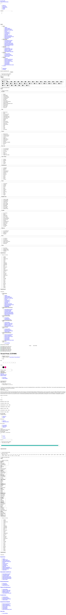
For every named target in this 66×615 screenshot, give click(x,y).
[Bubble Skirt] (3, 471)
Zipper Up (5, 153)
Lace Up (5, 150)
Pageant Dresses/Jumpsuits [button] (5, 601)
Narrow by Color (5, 254)
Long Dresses (6, 118)
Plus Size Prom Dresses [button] (4, 581)
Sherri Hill (6, 302)
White (5, 287)
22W (36, 83)
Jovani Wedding (7, 342)
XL (23, 85)
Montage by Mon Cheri (8, 324)
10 (29, 81)
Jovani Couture (7, 337)
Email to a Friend (3, 375)
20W (31, 83)
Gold (4, 282)
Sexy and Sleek (6, 122)
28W (51, 83)
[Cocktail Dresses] (4, 464)
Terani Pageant (7, 339)
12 (33, 81)
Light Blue (5, 263)
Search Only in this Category (6, 73)
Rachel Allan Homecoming (6, 577)
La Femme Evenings (8, 329)
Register (3, 8)
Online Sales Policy (3, 374)
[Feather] (2, 491)
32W (60, 83)
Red (4, 277)
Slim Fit (5, 233)
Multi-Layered (6, 139)
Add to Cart (2, 371)
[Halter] (3, 499)
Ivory (4, 280)
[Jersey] (2, 492)
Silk (4, 192)
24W (41, 83)
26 (62, 81)
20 (50, 81)
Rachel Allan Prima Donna (9, 313)
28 (3, 83)
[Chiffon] (2, 490)
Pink (4, 272)
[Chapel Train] (2, 495)
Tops (4, 127)
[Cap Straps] (3, 512)
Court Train (5, 202)
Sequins (5, 179)
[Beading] (2, 485)
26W (46, 83)
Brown (5, 283)
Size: (1, 360)
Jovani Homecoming (8, 310)
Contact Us (4, 416)
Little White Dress (6, 117)
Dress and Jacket (6, 114)
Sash (4, 178)
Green (5, 259)
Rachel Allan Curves (8, 319)
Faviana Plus (7, 317)
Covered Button (6, 148)
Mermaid (5, 232)
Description (4, 377)
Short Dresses (6, 124)
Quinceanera (6, 105)
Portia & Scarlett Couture (9, 336)
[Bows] (2, 486)
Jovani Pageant (7, 338)
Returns (3, 417)
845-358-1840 (2, 0)
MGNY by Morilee (8, 325)
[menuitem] (34, 5)
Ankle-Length (6, 199)
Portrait (5, 220)
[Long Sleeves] (3, 509)
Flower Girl (5, 100)
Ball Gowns (5, 112)
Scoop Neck (6, 222)
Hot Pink (5, 273)
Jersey (5, 186)
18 (46, 81)
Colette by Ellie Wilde (8, 297)
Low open (5, 151)
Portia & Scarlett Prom (8, 303)
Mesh (4, 188)
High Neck (5, 215)
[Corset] (3, 473)
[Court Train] (2, 496)
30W (56, 83)
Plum (4, 276)
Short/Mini (5, 205)
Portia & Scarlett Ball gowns (9, 304)
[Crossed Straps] (3, 476)
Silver (4, 286)
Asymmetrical (6, 200)
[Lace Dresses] (3, 469)
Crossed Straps (6, 149)
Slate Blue (5, 264)
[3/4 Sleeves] (3, 508)
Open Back (5, 140)
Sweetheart (5, 225)
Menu (1, 24)
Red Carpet (5, 106)
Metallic (5, 160)
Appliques (5, 167)
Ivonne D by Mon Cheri (8, 323)
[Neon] (1, 482)
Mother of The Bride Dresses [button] (5, 587)
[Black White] (3, 367)
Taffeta (5, 193)
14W (16, 83)
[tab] (34, 300)
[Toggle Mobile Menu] (0, 433)
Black (4, 284)
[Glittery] (1, 480)
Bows (4, 169)
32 (11, 83)
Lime (4, 260)
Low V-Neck (6, 217)
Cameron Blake (7, 322)
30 (7, 83)
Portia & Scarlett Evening (9, 330)
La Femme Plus (7, 318)
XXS (4, 85)
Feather (5, 185)
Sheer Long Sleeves (7, 241)
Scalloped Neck (6, 221)
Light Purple (6, 533)
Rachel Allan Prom (8, 305)
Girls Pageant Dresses (7, 101)
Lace (4, 187)
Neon (4, 161)
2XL (28, 85)
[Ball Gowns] (3, 466)
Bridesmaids (6, 95)
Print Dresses (6, 121)
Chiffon (5, 184)
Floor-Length (6, 203)
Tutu (4, 128)
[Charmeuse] (2, 489)
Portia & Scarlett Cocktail (6, 576)
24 (58, 81)
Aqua (4, 261)
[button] (3, 26)
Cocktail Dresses (6, 97)
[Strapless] (3, 514)
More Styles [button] (2, 611)
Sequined (5, 191)
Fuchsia (5, 274)
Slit (4, 144)
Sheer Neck (5, 223)
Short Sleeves (6, 242)
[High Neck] (3, 500)
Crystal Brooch (6, 170)
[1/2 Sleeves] (3, 507)
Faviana (3, 562)
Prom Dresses (6, 104)
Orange (5, 278)
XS (8, 85)
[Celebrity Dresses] (3, 472)
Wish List (4, 5)
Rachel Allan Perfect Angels (9, 340)
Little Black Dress (6, 116)
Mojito (5, 257)
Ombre (5, 162)
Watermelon (5, 275)
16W (21, 83)
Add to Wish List (3, 372)
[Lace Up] (3, 477)
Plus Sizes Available (7, 142)
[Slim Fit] (2, 505)
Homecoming (6, 102)
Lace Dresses (6, 115)
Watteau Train (6, 208)
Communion (6, 98)
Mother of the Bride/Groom (8, 103)
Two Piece (5, 129)
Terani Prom (7, 306)
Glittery (5, 159)
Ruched (5, 143)
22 (54, 81)
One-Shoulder (6, 219)
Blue (4, 265)
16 (42, 81)
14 (38, 81)
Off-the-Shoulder (6, 218)
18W (26, 83)
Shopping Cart (4, 7)
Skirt (4, 125)
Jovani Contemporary (8, 335)
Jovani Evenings (7, 328)
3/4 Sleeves (5, 239)
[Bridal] (4, 462)
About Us (4, 420)
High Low (5, 138)
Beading (5, 168)
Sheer (4, 152)
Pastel (4, 163)
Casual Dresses (6, 96)
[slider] (59, 445)
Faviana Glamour (5, 563)
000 (4, 81)
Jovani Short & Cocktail (8, 309)
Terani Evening (7, 331)
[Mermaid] (2, 504)
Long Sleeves (6, 240)
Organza (5, 189)
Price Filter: (4, 74)
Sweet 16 (5, 107)
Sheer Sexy (5, 123)
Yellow (5, 256)
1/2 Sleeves (5, 238)
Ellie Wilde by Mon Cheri (9, 298)
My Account (4, 6)
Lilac (4, 532)
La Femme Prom (7, 301)
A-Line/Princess (6, 230)
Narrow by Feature (5, 90)
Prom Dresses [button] (2, 556)
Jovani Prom (7, 300)
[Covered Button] (3, 475)
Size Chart (2, 373)
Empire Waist (6, 231)
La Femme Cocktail (8, 311)
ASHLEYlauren (7, 296)
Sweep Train (6, 206)
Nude (4, 281)
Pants (4, 120)
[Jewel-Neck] (3, 501)
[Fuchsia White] (5, 367)
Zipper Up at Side (6, 154)
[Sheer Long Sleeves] (3, 510)
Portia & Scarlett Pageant (9, 334)
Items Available (4, 378)
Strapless (5, 224)
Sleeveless (5, 243)
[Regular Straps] (3, 513)
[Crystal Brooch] (2, 487)
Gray (4, 285)
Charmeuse (5, 183)
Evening (5, 99)
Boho (4, 113)
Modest (5, 119)
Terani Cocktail (7, 314)
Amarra (6, 295)
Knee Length (6, 204)
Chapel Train (6, 201)
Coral (4, 279)
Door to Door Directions (4, 1)
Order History (4, 426)
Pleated (5, 141)
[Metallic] (1, 481)
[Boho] (3, 467)
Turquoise (5, 262)
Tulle (4, 194)
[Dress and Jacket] (3, 468)
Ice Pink (5, 534)
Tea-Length (5, 207)
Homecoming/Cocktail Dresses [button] (5, 571)
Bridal (5, 94)
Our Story (4, 437)
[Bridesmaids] (4, 463)
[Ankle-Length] (2, 494)
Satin (4, 190)
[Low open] (3, 478)
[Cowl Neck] (3, 498)
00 (8, 81)
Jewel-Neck (5, 216)
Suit (4, 126)
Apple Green (6, 258)
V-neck (5, 226)
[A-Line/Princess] (2, 503)
